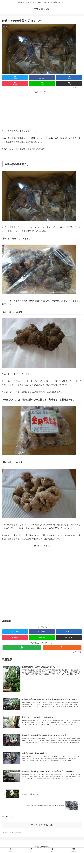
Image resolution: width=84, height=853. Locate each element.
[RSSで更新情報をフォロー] (62, 647)
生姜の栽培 (7, 621)
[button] (69, 83)
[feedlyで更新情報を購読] (22, 647)
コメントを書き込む (42, 825)
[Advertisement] (42, 113)
